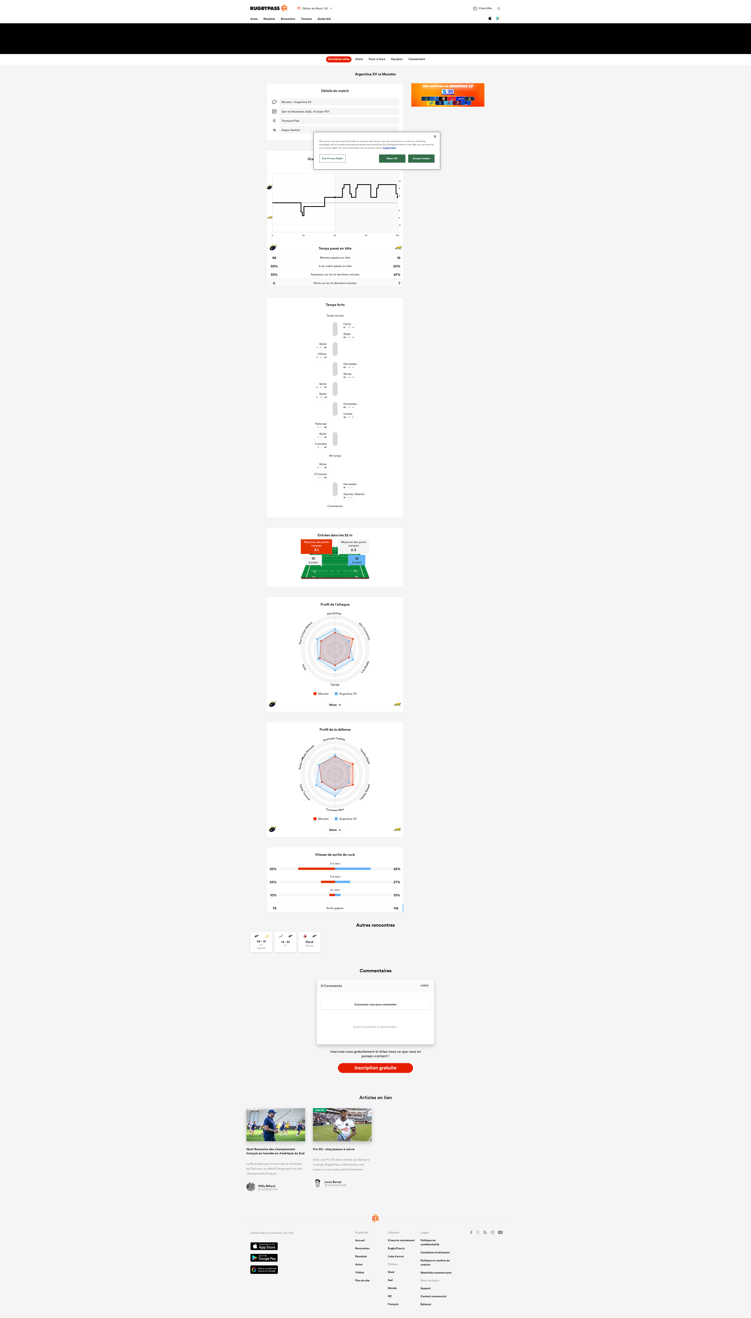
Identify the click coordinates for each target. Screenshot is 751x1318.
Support (425, 1288)
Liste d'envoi (396, 1256)
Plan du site (362, 1280)
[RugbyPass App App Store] (289, 1246)
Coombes (321, 444)
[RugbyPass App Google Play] (289, 1258)
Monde (392, 1288)
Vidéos (359, 1272)
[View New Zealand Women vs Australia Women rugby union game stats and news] (261, 942)
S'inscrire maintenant (401, 1240)
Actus (254, 19)
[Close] (435, 136)
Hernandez (350, 364)
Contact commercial (433, 1296)
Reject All (392, 158)
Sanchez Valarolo (354, 494)
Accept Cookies (421, 158)
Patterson (321, 424)
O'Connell (320, 474)
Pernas (347, 374)
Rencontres (288, 19)
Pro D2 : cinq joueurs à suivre (334, 1149)
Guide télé (324, 19)
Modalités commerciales (436, 1273)
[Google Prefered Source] (289, 1270)
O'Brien (322, 354)
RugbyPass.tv (396, 1248)
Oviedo (347, 414)
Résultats (269, 19)
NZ (390, 1296)
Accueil (360, 1240)
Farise (347, 324)
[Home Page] (268, 8)
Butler (323, 344)
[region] (376, 151)
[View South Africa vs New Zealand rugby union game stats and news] (285, 942)
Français (393, 1304)
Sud (390, 1280)
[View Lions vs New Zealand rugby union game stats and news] (309, 942)
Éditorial (425, 1304)
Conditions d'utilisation (435, 1252)
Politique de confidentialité (429, 1242)
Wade (347, 334)
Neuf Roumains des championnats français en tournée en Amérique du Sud (275, 1151)
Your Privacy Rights (332, 158)
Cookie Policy (389, 147)
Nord (391, 1272)
